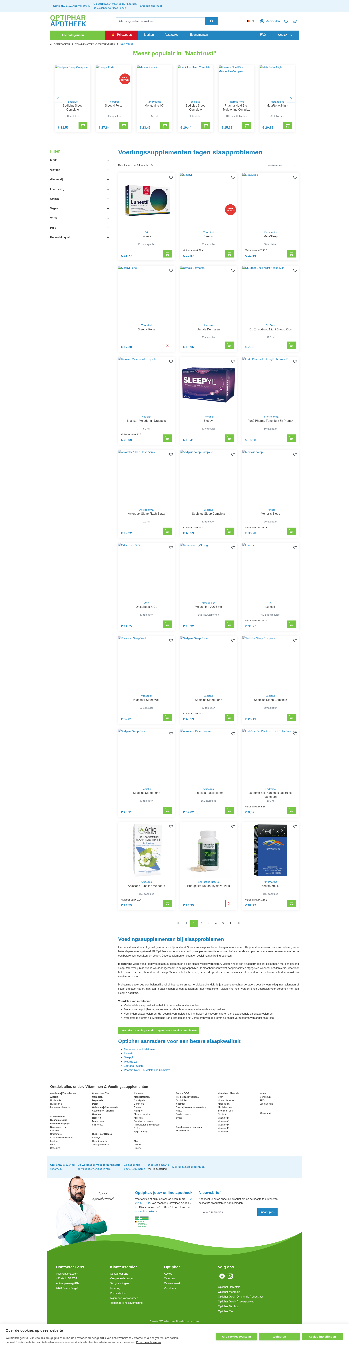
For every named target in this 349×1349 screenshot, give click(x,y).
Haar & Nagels (99, 1141)
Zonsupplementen (101, 1144)
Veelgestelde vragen (122, 1278)
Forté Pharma (270, 416)
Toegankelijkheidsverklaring (126, 1302)
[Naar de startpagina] (68, 21)
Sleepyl (128, 1057)
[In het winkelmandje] (83, 125)
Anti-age (96, 1137)
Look (52, 1144)
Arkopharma (146, 509)
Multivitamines (225, 1107)
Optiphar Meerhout (229, 1291)
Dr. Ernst (271, 325)
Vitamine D (223, 1124)
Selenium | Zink (225, 1110)
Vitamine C (223, 1121)
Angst (179, 1110)
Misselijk (138, 1118)
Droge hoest (98, 1121)
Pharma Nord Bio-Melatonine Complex (147, 1069)
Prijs (53, 227)
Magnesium (224, 1104)
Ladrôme (270, 789)
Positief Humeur (184, 1114)
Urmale (208, 325)
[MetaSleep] (270, 201)
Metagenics (277, 101)
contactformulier (144, 1211)
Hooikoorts (55, 1100)
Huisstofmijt (56, 1104)
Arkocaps (208, 789)
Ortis (146, 603)
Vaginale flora (266, 1104)
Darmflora (139, 1104)
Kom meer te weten (148, 1342)
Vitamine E (223, 1128)
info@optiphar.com (67, 1273)
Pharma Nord (236, 101)
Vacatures (170, 1288)
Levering (115, 1288)
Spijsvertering (141, 1131)
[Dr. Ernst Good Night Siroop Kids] (270, 294)
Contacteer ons (70, 1267)
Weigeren (279, 1336)
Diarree (137, 1107)
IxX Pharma (154, 101)
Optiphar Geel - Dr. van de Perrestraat (240, 1296)
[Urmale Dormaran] (208, 294)
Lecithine (54, 1141)
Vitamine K (223, 1131)
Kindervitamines (226, 1100)
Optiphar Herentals (229, 1286)
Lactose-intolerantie (60, 1107)
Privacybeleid (118, 1293)
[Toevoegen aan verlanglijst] (170, 177)
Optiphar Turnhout (228, 1306)
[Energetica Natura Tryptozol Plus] (208, 850)
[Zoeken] (211, 21)
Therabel (113, 101)
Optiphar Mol (225, 1311)
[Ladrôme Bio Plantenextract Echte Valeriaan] (270, 757)
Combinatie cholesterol (61, 1137)
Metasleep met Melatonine (139, 1049)
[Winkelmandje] (294, 21)
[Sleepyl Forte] (113, 81)
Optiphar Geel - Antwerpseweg (236, 1301)
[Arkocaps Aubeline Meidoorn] (146, 850)
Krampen (138, 1110)
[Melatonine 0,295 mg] (208, 571)
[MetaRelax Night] (277, 81)
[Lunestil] (146, 201)
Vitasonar (146, 696)
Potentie (138, 1144)
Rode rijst (55, 1148)
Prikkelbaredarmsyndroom (147, 1124)
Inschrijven (267, 1212)
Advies (168, 1273)
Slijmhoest (97, 1124)
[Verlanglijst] (286, 21)
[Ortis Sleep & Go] (146, 571)
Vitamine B (223, 1118)
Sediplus (73, 101)
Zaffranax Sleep (133, 1065)
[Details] (167, 345)
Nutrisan (146, 416)
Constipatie (139, 1100)
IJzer (220, 1097)
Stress (179, 1118)
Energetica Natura (208, 882)
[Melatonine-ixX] (154, 81)
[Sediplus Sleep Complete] (72, 81)
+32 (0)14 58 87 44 (67, 1278)
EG (146, 232)
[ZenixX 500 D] (270, 850)
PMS (262, 1100)
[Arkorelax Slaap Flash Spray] (146, 478)
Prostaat (138, 1148)
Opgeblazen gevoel (143, 1121)
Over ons (169, 1278)
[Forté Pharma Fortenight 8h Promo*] (270, 385)
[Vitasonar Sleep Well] (146, 664)
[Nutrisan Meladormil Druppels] (146, 385)
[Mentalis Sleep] (270, 478)
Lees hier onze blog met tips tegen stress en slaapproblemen (159, 1030)
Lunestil (128, 1053)
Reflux (137, 1128)
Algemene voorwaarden (124, 1298)
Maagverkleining (142, 1114)
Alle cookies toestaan (236, 1336)
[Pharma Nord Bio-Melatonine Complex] (236, 81)
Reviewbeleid (172, 1283)
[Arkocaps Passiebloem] (208, 757)
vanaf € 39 (72, 5)
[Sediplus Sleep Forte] (208, 664)
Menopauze (266, 1097)
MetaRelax (130, 1061)
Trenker (270, 509)
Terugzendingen (119, 1283)
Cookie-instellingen (322, 1336)
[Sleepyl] (208, 201)
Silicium (222, 1114)
